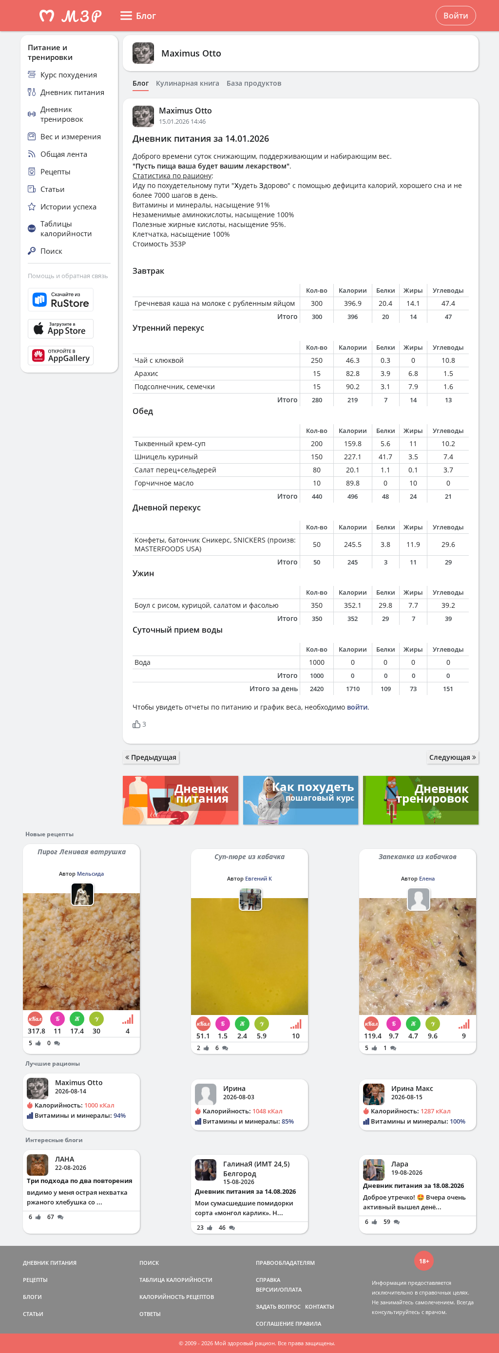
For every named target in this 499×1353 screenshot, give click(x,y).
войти (357, 707)
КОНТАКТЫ (319, 1306)
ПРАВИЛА (308, 1323)
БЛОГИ (32, 1296)
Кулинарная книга (187, 83)
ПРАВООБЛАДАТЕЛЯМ (285, 1262)
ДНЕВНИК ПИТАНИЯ (50, 1262)
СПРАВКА (268, 1279)
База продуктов (254, 83)
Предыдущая (152, 757)
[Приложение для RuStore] (69, 300)
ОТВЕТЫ (150, 1313)
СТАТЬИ (33, 1313)
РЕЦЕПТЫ (35, 1279)
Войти (455, 15)
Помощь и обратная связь (68, 275)
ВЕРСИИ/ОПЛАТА (279, 1289)
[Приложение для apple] (69, 328)
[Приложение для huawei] (69, 355)
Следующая (450, 757)
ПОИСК (149, 1262)
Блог (141, 83)
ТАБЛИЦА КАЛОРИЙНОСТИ (175, 1279)
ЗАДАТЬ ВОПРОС (278, 1306)
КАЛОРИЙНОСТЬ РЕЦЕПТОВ (176, 1296)
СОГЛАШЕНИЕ (275, 1323)
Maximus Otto (191, 53)
